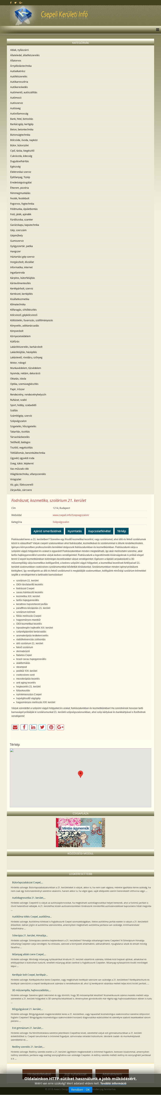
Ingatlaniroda (17, 272)
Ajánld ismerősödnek (47, 531)
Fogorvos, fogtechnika (22, 203)
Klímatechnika (18, 304)
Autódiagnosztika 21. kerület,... (29, 897)
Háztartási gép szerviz (22, 256)
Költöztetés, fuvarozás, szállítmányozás (31, 320)
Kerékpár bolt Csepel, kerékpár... (30, 974)
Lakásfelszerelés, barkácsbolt (26, 346)
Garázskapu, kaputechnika (24, 224)
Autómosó (15, 97)
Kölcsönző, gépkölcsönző (23, 315)
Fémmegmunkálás (20, 193)
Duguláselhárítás (19, 161)
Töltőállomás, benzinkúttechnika (27, 452)
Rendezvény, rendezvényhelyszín (28, 394)
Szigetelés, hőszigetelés (23, 426)
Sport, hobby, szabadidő (23, 405)
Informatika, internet (21, 267)
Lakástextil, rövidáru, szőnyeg (26, 357)
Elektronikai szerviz (20, 171)
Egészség (15, 166)
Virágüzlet (15, 479)
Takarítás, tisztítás (20, 431)
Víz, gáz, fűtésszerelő (21, 484)
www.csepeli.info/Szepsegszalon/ (71, 515)
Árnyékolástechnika (21, 65)
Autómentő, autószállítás (23, 92)
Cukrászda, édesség (21, 155)
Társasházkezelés (20, 436)
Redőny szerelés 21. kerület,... (28, 1046)
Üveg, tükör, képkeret (22, 463)
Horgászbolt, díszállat (22, 261)
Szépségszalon (18, 421)
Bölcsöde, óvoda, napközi (24, 140)
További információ (113, 1083)
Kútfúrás (14, 341)
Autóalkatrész (17, 71)
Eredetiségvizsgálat (21, 182)
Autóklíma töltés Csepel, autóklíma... (32, 916)
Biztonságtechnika (20, 134)
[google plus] (20, 2)
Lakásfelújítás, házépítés (23, 352)
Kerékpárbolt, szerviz (21, 288)
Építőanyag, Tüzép (20, 177)
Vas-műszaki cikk (19, 468)
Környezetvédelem (20, 336)
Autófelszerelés (18, 76)
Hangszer (15, 251)
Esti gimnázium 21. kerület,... (27, 1027)
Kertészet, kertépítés (21, 293)
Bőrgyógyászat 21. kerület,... (27, 1009)
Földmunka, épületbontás (24, 208)
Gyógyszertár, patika (21, 246)
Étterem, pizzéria (19, 187)
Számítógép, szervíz (21, 415)
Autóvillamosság (19, 113)
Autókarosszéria (19, 81)
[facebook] (11, 2)
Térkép (121, 531)
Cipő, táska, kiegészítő (22, 150)
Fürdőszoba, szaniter (21, 219)
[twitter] (15, 2)
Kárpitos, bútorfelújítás (22, 277)
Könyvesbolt (16, 330)
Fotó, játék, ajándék (20, 214)
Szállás (14, 410)
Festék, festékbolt (19, 198)
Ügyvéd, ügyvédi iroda (22, 458)
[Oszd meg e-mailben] (15, 727)
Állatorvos (15, 60)
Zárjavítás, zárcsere (21, 489)
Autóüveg (15, 108)
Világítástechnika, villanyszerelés (28, 474)
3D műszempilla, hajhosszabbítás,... (31, 990)
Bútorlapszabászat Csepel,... (27, 882)
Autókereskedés (19, 87)
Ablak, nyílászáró (19, 49)
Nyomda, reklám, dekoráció (25, 373)
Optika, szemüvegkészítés (24, 383)
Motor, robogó (18, 362)
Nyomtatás (75, 531)
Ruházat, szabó (18, 399)
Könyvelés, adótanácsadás (24, 325)
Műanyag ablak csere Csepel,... (29, 954)
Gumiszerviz (17, 240)
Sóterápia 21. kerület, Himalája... (30, 935)
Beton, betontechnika (21, 129)
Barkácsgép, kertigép (21, 124)
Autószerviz (16, 102)
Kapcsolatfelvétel (99, 531)
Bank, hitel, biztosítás (21, 118)
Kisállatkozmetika (19, 299)
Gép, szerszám (18, 230)
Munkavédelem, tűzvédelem (25, 368)
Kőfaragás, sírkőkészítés (23, 309)
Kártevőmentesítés (20, 283)
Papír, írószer (17, 389)
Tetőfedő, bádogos (20, 442)
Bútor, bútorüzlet (19, 145)
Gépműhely (16, 235)
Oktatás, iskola (18, 378)
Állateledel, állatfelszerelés (25, 55)
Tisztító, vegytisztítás (21, 447)
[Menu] (156, 30)
